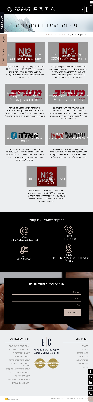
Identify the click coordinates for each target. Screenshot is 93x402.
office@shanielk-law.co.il (24, 240)
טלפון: (69, 236)
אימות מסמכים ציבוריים (21, 383)
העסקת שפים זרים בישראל (19, 372)
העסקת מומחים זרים (22, 356)
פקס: (24, 256)
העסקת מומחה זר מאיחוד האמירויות (20, 364)
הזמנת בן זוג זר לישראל (21, 353)
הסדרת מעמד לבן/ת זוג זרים (19, 349)
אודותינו (85, 349)
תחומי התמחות (82, 353)
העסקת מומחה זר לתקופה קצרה (18, 369)
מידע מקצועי (83, 356)
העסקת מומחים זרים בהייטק (19, 360)
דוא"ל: (24, 237)
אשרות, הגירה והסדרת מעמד (19, 346)
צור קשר (85, 367)
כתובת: (69, 255)
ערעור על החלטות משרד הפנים (18, 379)
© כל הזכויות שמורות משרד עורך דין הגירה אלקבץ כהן (69, 398)
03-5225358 (22, 10)
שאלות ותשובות (82, 360)
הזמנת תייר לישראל (22, 376)
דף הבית (85, 346)
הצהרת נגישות (83, 363)
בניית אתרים (13, 399)
